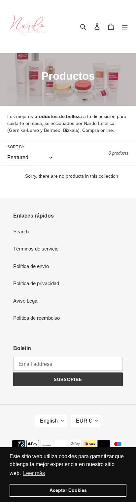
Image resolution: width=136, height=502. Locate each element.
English (49, 421)
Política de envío (31, 266)
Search (21, 231)
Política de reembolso (36, 318)
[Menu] (125, 26)
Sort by (15, 147)
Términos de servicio (35, 248)
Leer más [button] (34, 473)
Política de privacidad (36, 283)
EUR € (84, 421)
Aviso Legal (25, 301)
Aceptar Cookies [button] (68, 490)
